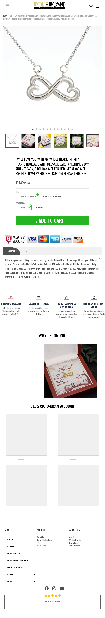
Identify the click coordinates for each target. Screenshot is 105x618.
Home (5, 16)
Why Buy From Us (75, 540)
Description (12, 250)
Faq (26, 250)
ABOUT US (74, 530)
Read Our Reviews (52, 601)
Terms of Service (74, 545)
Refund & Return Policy (44, 540)
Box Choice (20, 202)
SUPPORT (42, 530)
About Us (72, 537)
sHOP (7, 530)
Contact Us (40, 537)
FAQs (38, 543)
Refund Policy (41, 545)
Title (17, 192)
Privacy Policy (73, 543)
